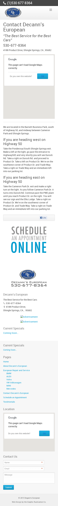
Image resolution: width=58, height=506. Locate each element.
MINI (8, 385)
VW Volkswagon (13, 382)
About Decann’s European (15, 365)
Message (8, 474)
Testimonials (9, 401)
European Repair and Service (16, 370)
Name (7, 462)
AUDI (8, 376)
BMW (8, 373)
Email (7, 468)
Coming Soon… (10, 332)
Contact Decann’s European (16, 393)
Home (6, 361)
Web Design (16, 502)
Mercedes (11, 388)
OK (42, 76)
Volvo (9, 379)
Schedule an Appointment (15, 397)
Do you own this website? (21, 76)
